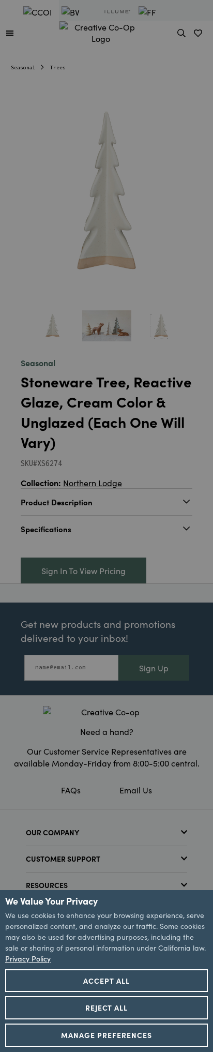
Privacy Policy (28, 958)
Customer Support (63, 858)
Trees (58, 67)
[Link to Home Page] (100, 31)
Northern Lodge (92, 482)
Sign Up (154, 667)
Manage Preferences (106, 1035)
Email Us (135, 789)
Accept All (106, 980)
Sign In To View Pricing (83, 570)
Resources (47, 885)
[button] (9, 32)
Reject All (106, 1007)
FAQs (71, 789)
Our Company (52, 832)
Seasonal (23, 67)
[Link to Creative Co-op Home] (106, 711)
